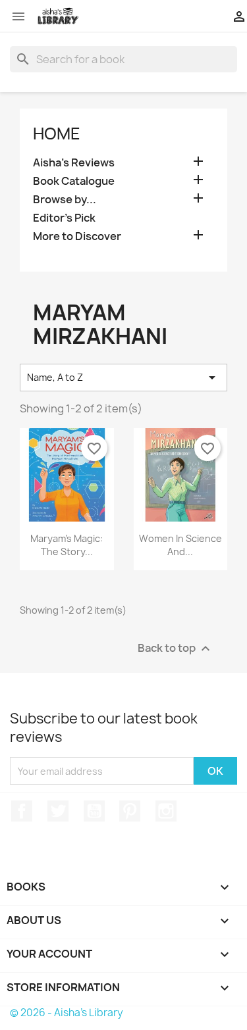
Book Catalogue (74, 181)
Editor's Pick (64, 218)
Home (56, 133)
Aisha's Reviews (74, 163)
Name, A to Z (123, 377)
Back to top (175, 649)
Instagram (166, 811)
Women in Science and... (180, 545)
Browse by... (64, 200)
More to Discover (77, 236)
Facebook (21, 811)
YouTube (94, 811)
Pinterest (129, 811)
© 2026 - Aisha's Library (66, 1012)
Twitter (58, 811)
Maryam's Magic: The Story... (66, 545)
